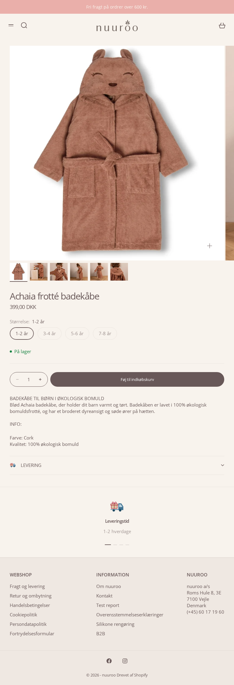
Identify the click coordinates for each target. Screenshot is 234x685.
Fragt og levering (27, 586)
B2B (100, 633)
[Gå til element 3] (59, 272)
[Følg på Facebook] (109, 661)
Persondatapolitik (28, 624)
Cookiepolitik (23, 614)
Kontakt (104, 596)
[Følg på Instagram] (125, 661)
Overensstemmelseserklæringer (129, 614)
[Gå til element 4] (79, 272)
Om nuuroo (108, 586)
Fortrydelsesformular (32, 633)
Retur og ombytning (30, 596)
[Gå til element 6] (119, 272)
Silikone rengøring (115, 624)
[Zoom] (210, 246)
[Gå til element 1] (18, 272)
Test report (107, 605)
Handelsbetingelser (30, 605)
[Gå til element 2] (39, 272)
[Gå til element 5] (99, 272)
